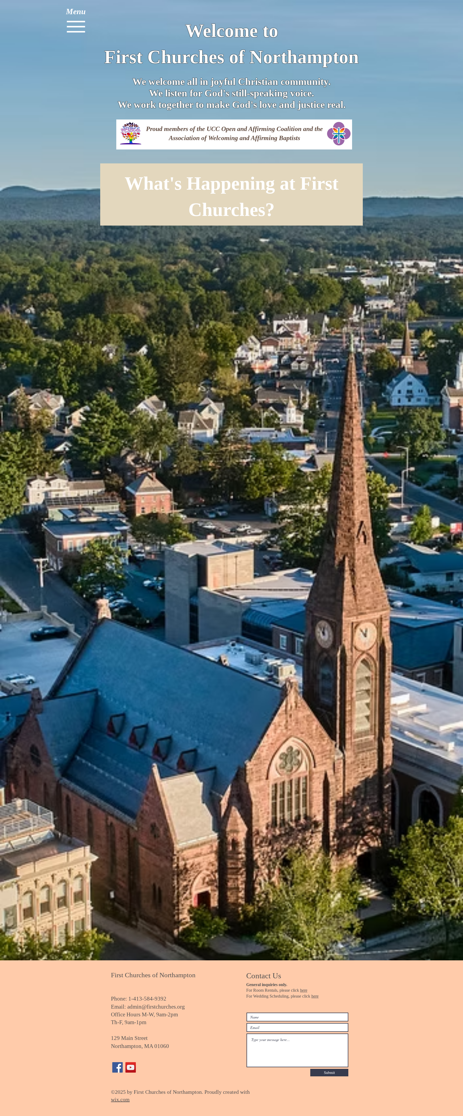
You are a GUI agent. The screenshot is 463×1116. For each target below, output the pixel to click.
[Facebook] (117, 1067)
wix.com (120, 1099)
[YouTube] (130, 1067)
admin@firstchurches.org (156, 1006)
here (303, 990)
